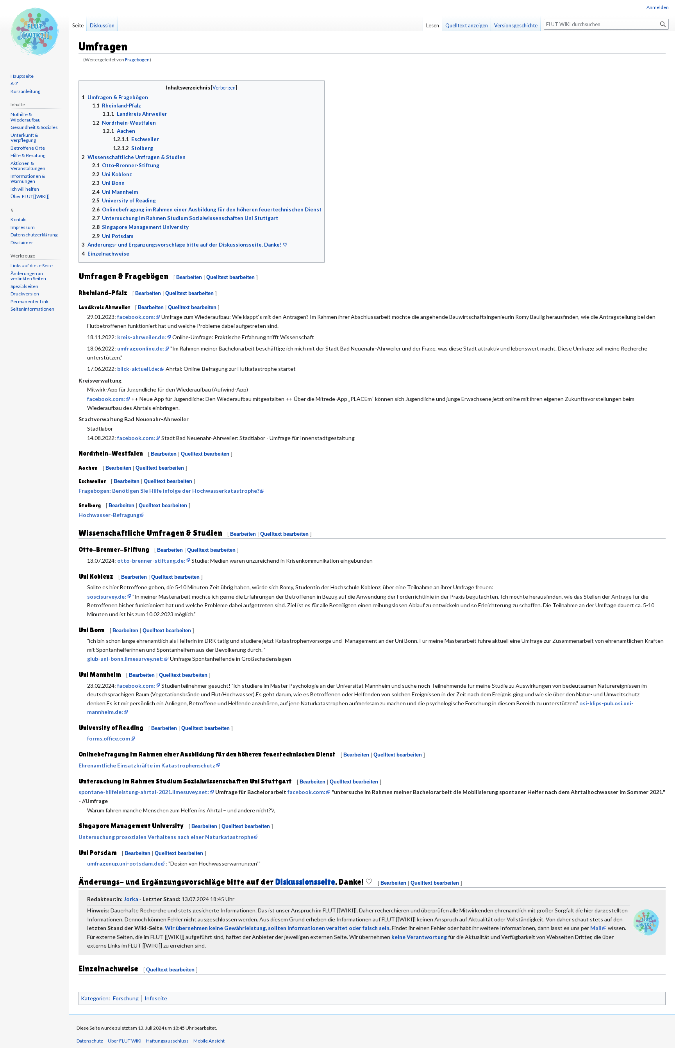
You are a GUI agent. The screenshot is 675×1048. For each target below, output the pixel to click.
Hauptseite (22, 76)
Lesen (432, 25)
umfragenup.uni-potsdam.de (124, 863)
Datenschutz (90, 1041)
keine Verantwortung (419, 937)
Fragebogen (137, 60)
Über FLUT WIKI (124, 1041)
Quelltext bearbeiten (230, 277)
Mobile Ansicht (209, 1041)
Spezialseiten (24, 286)
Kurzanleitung (25, 91)
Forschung (126, 998)
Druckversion (25, 294)
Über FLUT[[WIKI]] (30, 196)
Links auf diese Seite (32, 265)
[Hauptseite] (34, 31)
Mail (596, 928)
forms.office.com (108, 738)
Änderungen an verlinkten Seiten (28, 276)
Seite (78, 25)
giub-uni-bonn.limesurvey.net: (125, 658)
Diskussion (102, 25)
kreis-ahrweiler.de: (141, 337)
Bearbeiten (189, 277)
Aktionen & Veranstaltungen (28, 166)
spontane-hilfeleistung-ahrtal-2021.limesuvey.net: (144, 792)
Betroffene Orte (28, 148)
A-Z (14, 83)
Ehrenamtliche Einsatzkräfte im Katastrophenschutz (147, 765)
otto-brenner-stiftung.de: (151, 560)
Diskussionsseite (305, 882)
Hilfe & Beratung (28, 155)
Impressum (23, 227)
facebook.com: (136, 316)
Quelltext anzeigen (466, 25)
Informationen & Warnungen (28, 178)
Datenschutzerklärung (34, 235)
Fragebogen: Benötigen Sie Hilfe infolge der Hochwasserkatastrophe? (169, 490)
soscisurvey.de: (106, 596)
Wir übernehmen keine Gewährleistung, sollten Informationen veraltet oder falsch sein (277, 928)
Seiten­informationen (32, 309)
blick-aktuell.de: (138, 368)
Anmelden (657, 7)
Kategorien (95, 998)
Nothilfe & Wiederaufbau (26, 117)
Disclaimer (22, 242)
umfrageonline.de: (140, 348)
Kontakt (19, 219)
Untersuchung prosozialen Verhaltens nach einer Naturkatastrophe (166, 836)
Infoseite (156, 998)
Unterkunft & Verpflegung (24, 137)
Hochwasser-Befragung (109, 514)
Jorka (131, 899)
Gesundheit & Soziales (34, 127)
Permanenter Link (29, 301)
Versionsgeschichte (516, 25)
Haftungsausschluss (167, 1041)
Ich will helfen (25, 189)
